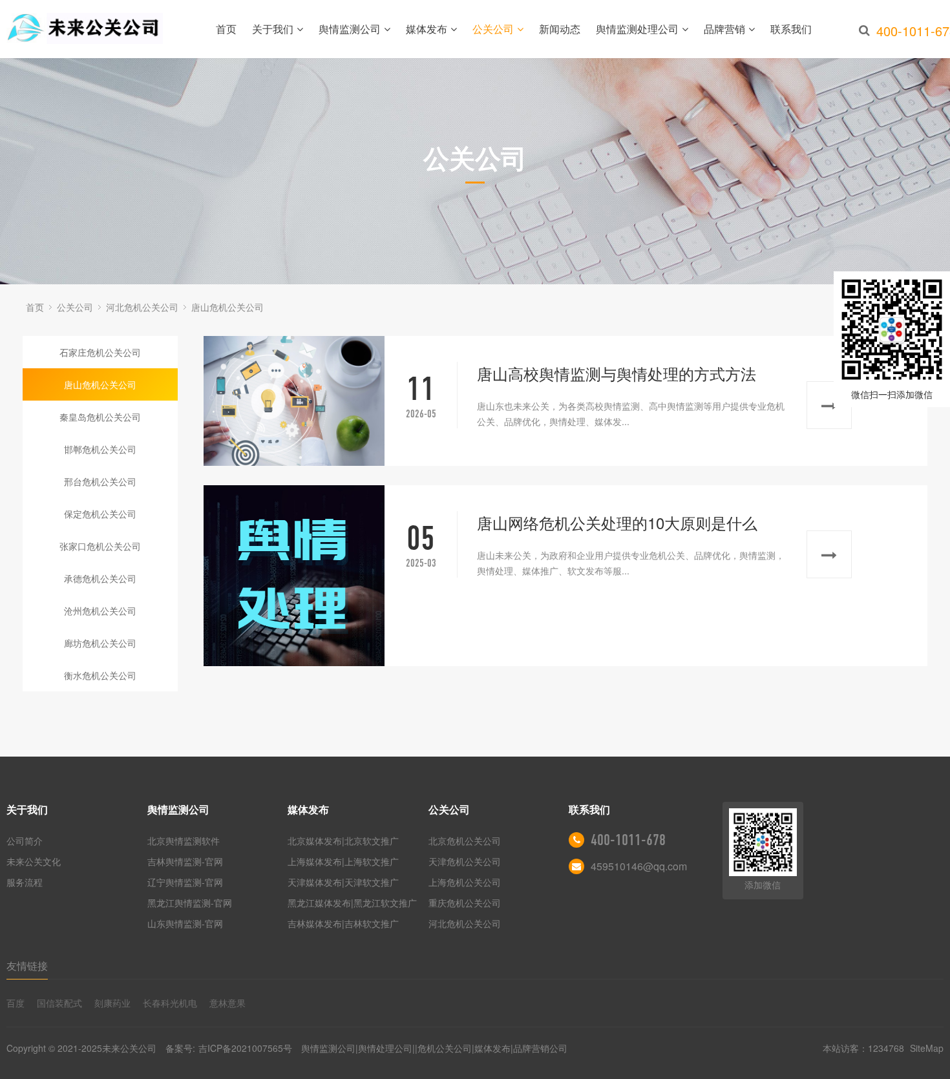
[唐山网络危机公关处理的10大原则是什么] (294, 575)
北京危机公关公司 (464, 840)
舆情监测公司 (350, 28)
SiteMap (927, 1048)
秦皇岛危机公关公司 (100, 416)
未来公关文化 (33, 861)
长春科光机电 (170, 1002)
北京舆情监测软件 (183, 840)
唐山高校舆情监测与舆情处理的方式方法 (616, 373)
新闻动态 (559, 28)
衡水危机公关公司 (100, 675)
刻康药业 (112, 1002)
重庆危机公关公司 (464, 902)
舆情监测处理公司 (637, 28)
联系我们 (791, 28)
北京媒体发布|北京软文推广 (343, 840)
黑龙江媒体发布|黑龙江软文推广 (352, 902)
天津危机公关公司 (464, 861)
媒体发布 (426, 28)
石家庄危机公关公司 (100, 352)
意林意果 (227, 1002)
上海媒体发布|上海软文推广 (343, 861)
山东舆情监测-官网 (185, 923)
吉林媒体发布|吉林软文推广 (343, 923)
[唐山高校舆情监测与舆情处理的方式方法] (294, 401)
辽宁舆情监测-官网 (185, 881)
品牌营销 (724, 28)
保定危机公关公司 (100, 513)
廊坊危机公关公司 (100, 642)
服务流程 (24, 881)
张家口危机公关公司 (100, 546)
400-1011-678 (628, 840)
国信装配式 (59, 1002)
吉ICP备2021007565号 (245, 1048)
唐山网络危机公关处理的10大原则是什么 (617, 522)
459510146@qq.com (639, 866)
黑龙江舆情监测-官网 (189, 902)
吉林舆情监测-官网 (185, 861)
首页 (226, 28)
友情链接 (27, 965)
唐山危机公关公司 (227, 306)
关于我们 (272, 28)
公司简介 (24, 840)
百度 (15, 1002)
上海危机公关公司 (464, 881)
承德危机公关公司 (100, 578)
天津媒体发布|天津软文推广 (343, 881)
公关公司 (493, 28)
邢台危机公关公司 (100, 481)
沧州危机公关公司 (100, 610)
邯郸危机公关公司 (100, 449)
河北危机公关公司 (142, 306)
